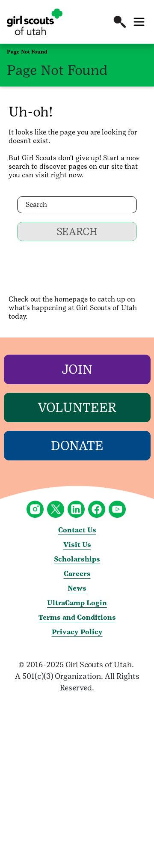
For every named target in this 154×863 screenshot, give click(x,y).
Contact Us (77, 530)
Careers (77, 574)
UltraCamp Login (77, 603)
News (77, 588)
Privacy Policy (77, 632)
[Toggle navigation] (139, 21)
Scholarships (77, 559)
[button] (119, 21)
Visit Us (77, 544)
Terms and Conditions (77, 617)
